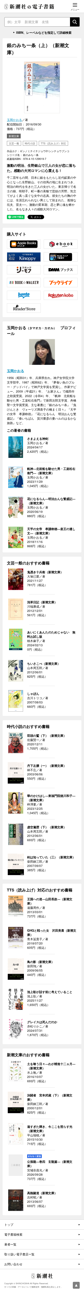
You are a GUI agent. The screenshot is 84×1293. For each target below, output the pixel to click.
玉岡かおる (14, 120)
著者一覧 (10, 1244)
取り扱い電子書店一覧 (19, 1254)
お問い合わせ (13, 1264)
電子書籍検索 (13, 1234)
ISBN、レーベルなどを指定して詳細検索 (44, 32)
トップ (8, 1224)
